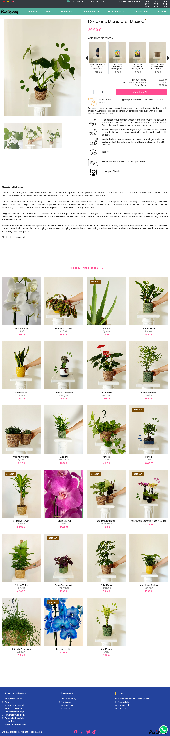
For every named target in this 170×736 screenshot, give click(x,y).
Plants (49, 11)
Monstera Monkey (149, 586)
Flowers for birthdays (14, 711)
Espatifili (64, 458)
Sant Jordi (66, 702)
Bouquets (32, 11)
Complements (90, 11)
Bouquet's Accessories (15, 705)
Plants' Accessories (14, 708)
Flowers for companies (15, 724)
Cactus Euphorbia (64, 394)
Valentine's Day (68, 698)
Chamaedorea (148, 394)
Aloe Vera (106, 330)
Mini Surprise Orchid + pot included (148, 520)
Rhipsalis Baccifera (21, 650)
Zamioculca (149, 330)
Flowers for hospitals (14, 718)
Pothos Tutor (21, 586)
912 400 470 (156, 4)
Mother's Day (67, 705)
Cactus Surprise (21, 458)
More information (105, 113)
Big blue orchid (63, 649)
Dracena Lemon (21, 522)
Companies (142, 11)
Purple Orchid (64, 522)
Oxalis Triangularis (64, 586)
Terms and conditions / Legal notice (135, 698)
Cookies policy (124, 705)
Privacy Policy (124, 702)
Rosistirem (15, 732)
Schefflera (106, 586)
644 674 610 (165, 4)
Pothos (106, 458)
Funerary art (67, 11)
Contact (122, 708)
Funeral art (10, 721)
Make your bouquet (117, 11)
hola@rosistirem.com (128, 1)
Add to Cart (141, 91)
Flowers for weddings (15, 715)
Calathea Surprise (106, 522)
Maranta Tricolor (63, 330)
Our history (66, 708)
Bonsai (148, 458)
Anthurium (106, 394)
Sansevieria (21, 394)
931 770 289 (147, 4)
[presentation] (87, 58)
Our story (161, 11)
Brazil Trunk (106, 650)
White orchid (21, 330)
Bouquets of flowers (14, 698)
